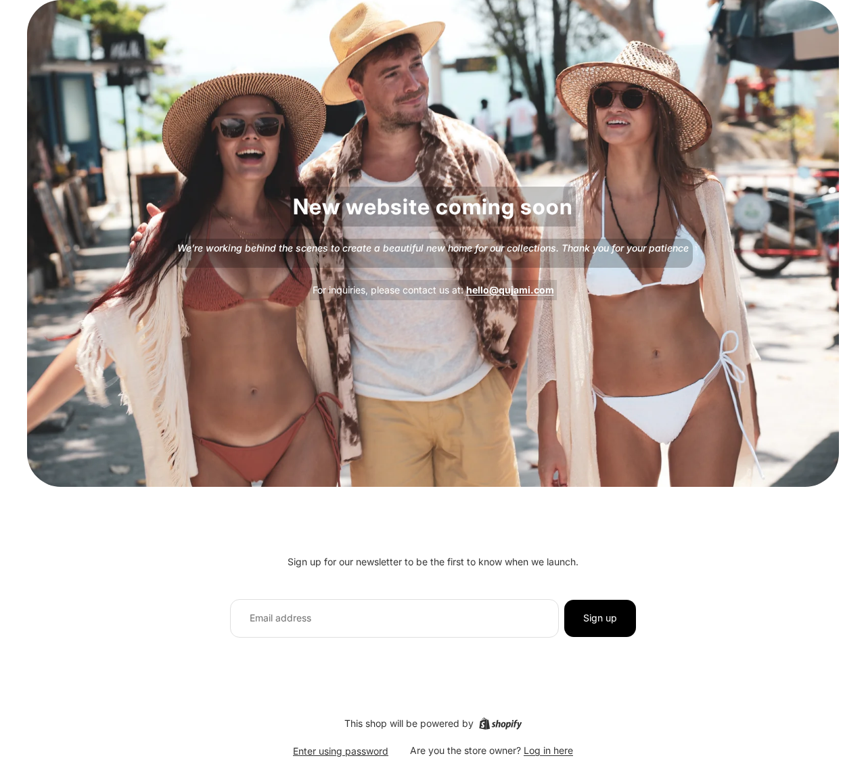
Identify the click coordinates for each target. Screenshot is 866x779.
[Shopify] (500, 723)
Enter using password (340, 751)
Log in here (548, 750)
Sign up (600, 617)
